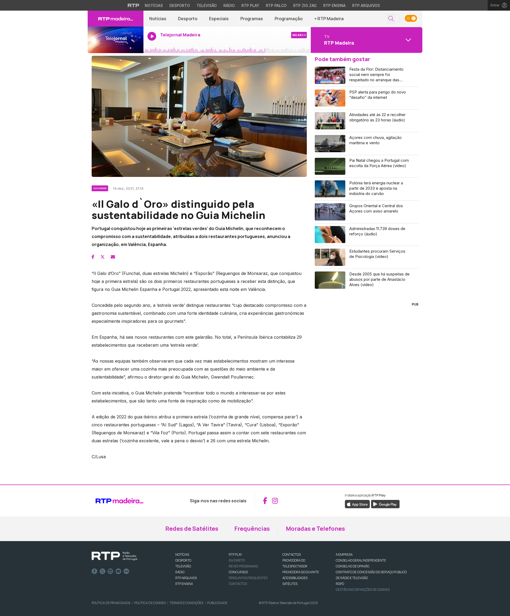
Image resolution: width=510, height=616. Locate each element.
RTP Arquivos (366, 5)
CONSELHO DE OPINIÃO (352, 566)
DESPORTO (183, 560)
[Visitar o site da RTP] (133, 5)
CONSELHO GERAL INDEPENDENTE (361, 560)
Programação (289, 19)
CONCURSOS (238, 572)
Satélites (290, 583)
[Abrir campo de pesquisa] (391, 19)
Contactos (238, 583)
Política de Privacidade (111, 603)
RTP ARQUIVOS (186, 578)
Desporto (179, 5)
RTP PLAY (235, 554)
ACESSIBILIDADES (295, 578)
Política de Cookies (150, 603)
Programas (251, 19)
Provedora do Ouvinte (300, 572)
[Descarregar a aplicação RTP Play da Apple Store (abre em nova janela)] (357, 504)
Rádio (229, 5)
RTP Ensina (334, 5)
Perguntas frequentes (248, 578)
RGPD (340, 583)
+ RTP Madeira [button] (329, 19)
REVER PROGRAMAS (243, 566)
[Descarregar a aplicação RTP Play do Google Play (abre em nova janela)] (385, 504)
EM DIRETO (237, 560)
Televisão (207, 5)
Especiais (219, 19)
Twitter (102, 571)
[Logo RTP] (114, 556)
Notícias (154, 5)
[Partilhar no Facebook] (93, 257)
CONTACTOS (291, 554)
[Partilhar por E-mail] (113, 257)
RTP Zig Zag (305, 5)
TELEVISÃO (183, 566)
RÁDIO (179, 572)
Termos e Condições (186, 603)
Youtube (118, 571)
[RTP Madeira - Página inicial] (115, 19)
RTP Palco (276, 5)
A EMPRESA (344, 554)
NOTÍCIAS (182, 554)
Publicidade (217, 603)
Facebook (94, 571)
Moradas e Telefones (315, 529)
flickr (126, 571)
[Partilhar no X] (102, 257)
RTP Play (250, 5)
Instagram (110, 571)
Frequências (252, 529)
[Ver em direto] (115, 40)
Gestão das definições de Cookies (363, 589)
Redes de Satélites (191, 529)
